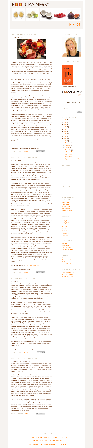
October (67, 147)
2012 (65, 134)
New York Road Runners (68, 264)
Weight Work (15, 281)
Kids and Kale (16, 160)
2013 (65, 131)
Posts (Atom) (21, 423)
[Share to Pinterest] (44, 151)
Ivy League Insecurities (68, 274)
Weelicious (65, 235)
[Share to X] (40, 151)
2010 (65, 138)
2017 (65, 122)
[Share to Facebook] (42, 151)
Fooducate (64, 262)
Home (35, 420)
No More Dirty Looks (67, 276)
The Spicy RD (65, 233)
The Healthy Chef (66, 231)
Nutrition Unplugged (67, 210)
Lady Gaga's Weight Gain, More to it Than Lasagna (48, 444)
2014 (65, 129)
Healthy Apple (65, 223)
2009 (65, 141)
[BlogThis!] (39, 151)
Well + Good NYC (66, 247)
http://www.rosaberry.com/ (34, 265)
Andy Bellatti (65, 202)
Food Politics (65, 245)
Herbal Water (65, 204)
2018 (65, 120)
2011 (65, 136)
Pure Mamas (65, 229)
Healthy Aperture (66, 221)
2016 (65, 124)
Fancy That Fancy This (68, 272)
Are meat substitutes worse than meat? (48, 440)
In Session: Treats (17, 37)
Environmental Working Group (70, 260)
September (68, 150)
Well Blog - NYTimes (67, 249)
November (68, 145)
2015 (65, 127)
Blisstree (64, 243)
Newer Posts (14, 420)
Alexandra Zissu (66, 258)
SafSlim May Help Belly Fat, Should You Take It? (48, 437)
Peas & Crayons (66, 227)
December (68, 143)
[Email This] (37, 151)
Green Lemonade (66, 218)
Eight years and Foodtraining (21, 361)
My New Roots (66, 225)
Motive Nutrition (66, 208)
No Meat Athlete (66, 206)
